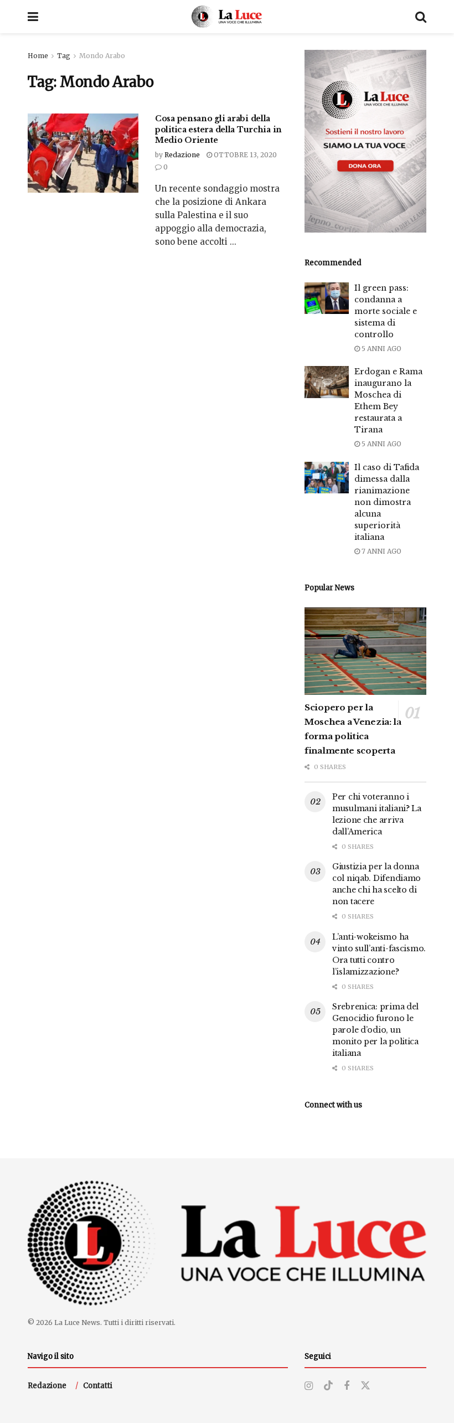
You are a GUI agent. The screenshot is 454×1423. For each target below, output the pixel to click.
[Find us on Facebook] (346, 1386)
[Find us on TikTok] (328, 1386)
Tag (63, 55)
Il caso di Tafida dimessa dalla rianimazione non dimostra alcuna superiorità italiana (386, 502)
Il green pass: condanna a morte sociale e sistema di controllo (385, 311)
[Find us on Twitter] (365, 1386)
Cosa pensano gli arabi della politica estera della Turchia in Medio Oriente (218, 129)
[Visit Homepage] (227, 17)
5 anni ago (380, 348)
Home (38, 55)
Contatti (97, 1385)
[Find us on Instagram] (309, 1386)
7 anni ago (380, 551)
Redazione (182, 155)
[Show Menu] (33, 16)
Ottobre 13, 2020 (244, 155)
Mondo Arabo (102, 55)
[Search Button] (420, 16)
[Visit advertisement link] (365, 141)
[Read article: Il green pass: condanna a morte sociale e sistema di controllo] (327, 298)
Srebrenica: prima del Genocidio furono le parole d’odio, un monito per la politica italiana (375, 1030)
